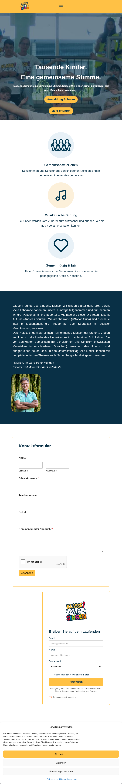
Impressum (72, 779)
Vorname (23, 470)
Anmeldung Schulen (61, 99)
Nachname (51, 470)
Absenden (27, 572)
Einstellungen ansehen (61, 771)
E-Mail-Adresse (29, 478)
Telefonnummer (28, 495)
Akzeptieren (61, 754)
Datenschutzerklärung (56, 779)
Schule (23, 512)
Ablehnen (61, 762)
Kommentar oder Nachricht (36, 529)
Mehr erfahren (61, 110)
